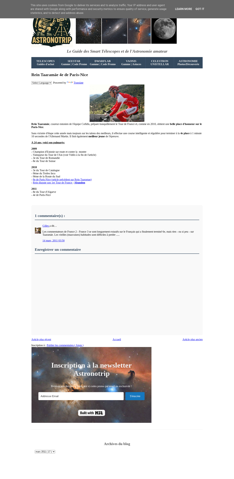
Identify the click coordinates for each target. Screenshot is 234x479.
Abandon (79, 182)
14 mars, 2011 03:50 (53, 240)
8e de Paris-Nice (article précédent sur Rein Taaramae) (62, 179)
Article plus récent (41, 339)
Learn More (183, 9)
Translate (78, 82)
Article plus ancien (192, 339)
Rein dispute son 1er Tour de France (53, 182)
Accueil (117, 339)
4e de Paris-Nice (59, 74)
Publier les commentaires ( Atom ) (65, 345)
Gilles (46, 225)
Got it (199, 9)
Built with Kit (91, 413)
